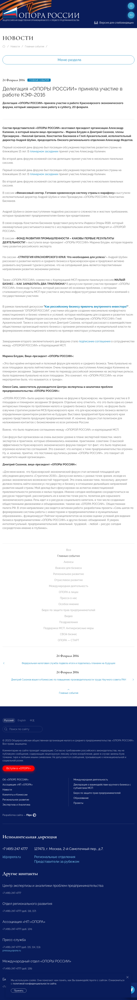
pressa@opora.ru (12, 950)
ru (131, 15)
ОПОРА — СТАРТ (68, 640)
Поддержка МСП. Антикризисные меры (68, 628)
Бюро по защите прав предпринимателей (68, 610)
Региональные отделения (54, 857)
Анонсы (69, 562)
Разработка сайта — (17, 815)
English (22, 720)
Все (68, 550)
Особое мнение (68, 604)
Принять (18, 990)
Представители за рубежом (56, 862)
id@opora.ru (12, 857)
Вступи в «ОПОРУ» (18, 768)
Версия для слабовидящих (116, 22)
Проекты (78, 803)
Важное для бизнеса (68, 568)
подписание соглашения (94, 341)
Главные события (34, 46)
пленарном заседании (44, 151)
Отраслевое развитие (68, 580)
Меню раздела (69, 60)
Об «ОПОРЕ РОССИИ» (16, 779)
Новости (15, 46)
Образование (81, 798)
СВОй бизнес (68, 634)
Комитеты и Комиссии (15, 794)
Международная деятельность (68, 586)
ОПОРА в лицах (68, 592)
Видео (68, 616)
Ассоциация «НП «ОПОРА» (18, 784)
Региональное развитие (68, 574)
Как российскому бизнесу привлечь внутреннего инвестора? (86, 306)
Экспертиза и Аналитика (16, 804)
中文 (32, 720)
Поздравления (68, 622)
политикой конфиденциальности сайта (34, 983)
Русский (9, 720)
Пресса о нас (68, 598)
